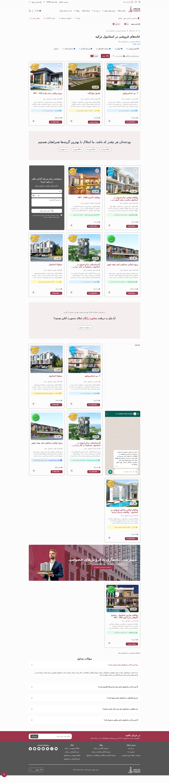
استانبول (117, 24)
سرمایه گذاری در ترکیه (101, 748)
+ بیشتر (56, 49)
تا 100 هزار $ (105, 149)
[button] (34, 195)
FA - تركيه (39, 770)
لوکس (118, 49)
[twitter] (47, 748)
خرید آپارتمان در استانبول (72, 759)
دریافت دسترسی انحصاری (102, 567)
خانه (139, 31)
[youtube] (56, 748)
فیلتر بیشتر (36, 18)
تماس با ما (131, 752)
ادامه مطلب (136, 44)
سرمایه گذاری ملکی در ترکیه (101, 752)
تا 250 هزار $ (91, 149)
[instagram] (43, 748)
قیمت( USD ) (50, 18)
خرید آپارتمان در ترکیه (72, 752)
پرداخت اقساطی (102, 49)
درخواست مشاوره (84, 327)
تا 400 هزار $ (77, 149)
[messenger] (34, 748)
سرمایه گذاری (84, 49)
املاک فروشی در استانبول (72, 755)
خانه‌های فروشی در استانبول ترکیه (116, 31)
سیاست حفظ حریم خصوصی (131, 755)
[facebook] (51, 748)
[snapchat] (30, 748)
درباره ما (131, 748)
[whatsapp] (38, 748)
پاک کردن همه (135, 24)
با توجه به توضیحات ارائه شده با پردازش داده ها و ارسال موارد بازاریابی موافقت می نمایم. (46, 216)
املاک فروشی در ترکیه (72, 748)
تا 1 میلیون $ (63, 149)
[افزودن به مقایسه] (109, 121)
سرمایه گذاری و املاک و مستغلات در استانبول (101, 755)
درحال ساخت (68, 49)
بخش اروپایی (131, 49)
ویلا (79, 18)
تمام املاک (132, 31)
